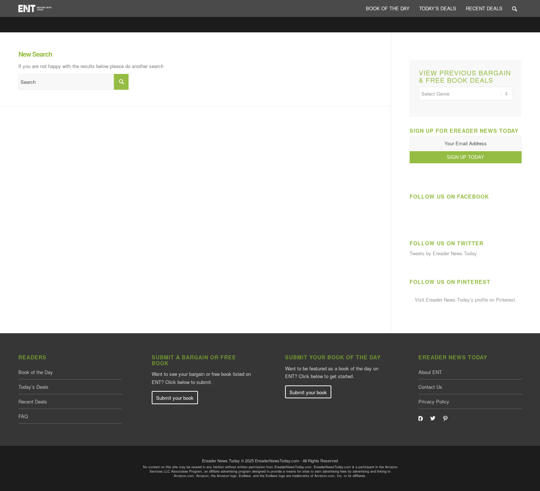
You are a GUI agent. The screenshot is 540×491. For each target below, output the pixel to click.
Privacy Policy (433, 401)
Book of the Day (35, 372)
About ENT (430, 372)
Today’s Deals (33, 386)
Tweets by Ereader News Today (443, 253)
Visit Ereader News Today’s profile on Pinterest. (465, 299)
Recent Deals (32, 401)
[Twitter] (433, 418)
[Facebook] (420, 418)
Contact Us (430, 386)
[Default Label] (445, 418)
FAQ (23, 416)
